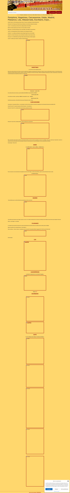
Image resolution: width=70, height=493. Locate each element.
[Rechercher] (48, 12)
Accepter (49, 489)
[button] (68, 481)
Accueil (18, 14)
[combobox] (27, 12)
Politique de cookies (56, 491)
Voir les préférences (64, 489)
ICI (36, 291)
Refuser (56, 489)
